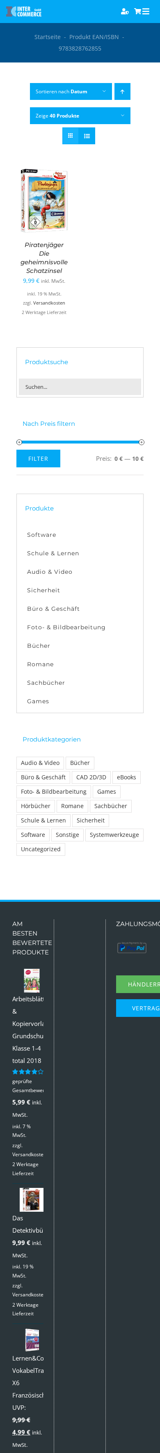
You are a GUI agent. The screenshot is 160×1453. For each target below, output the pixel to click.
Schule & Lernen (43, 820)
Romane (72, 806)
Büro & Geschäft (43, 777)
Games (106, 791)
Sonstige (67, 835)
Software (33, 835)
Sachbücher (110, 806)
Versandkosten (49, 303)
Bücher (80, 763)
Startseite (47, 37)
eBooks (126, 777)
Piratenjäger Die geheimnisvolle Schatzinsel (44, 258)
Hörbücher (35, 806)
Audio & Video (40, 763)
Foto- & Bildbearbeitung (54, 791)
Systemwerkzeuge (114, 835)
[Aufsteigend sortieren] (122, 91)
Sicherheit (91, 820)
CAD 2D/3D (91, 777)
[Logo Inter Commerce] (23, 9)
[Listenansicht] (87, 136)
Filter (38, 458)
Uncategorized (41, 849)
